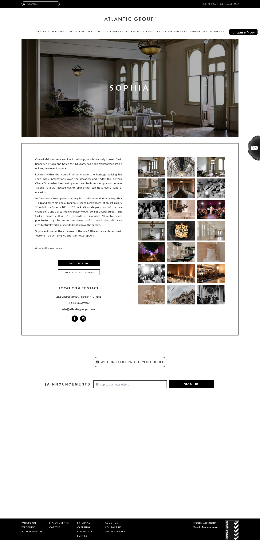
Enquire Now (243, 32)
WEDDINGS (59, 31)
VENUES (195, 31)
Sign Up (191, 384)
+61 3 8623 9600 (228, 3)
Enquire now (209, 3)
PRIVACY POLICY (115, 531)
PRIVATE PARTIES (81, 31)
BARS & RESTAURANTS (172, 31)
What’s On (29, 523)
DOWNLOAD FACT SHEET (79, 272)
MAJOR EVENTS (213, 31)
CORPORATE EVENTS (109, 31)
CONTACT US (113, 527)
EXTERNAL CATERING (140, 31)
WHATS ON (42, 31)
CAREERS (55, 527)
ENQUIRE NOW (79, 263)
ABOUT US (111, 523)
